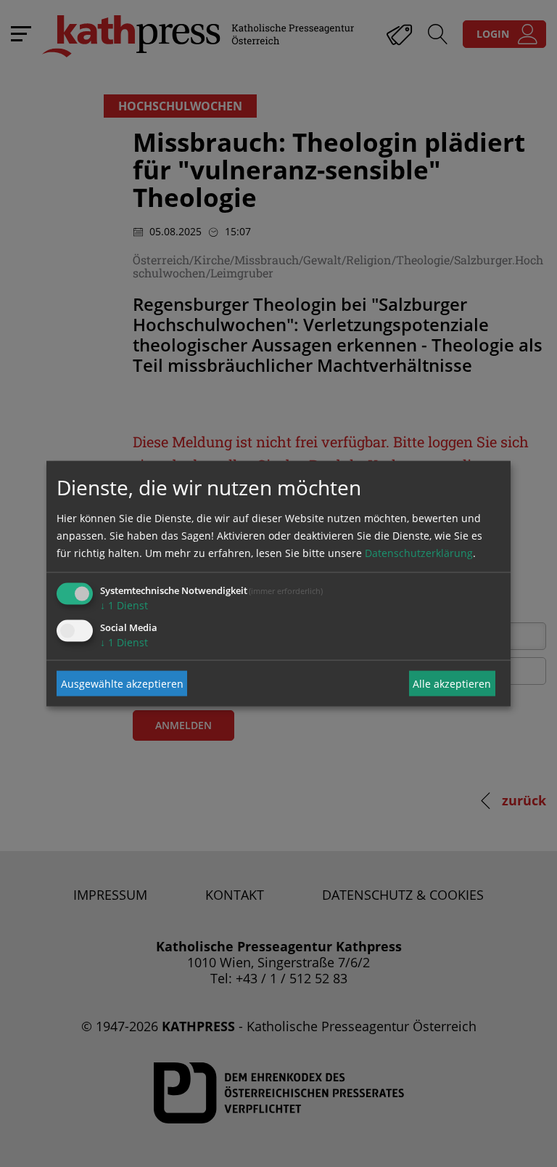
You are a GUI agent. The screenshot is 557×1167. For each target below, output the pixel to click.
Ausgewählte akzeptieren (122, 683)
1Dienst (124, 605)
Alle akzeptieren (452, 683)
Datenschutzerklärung (419, 553)
